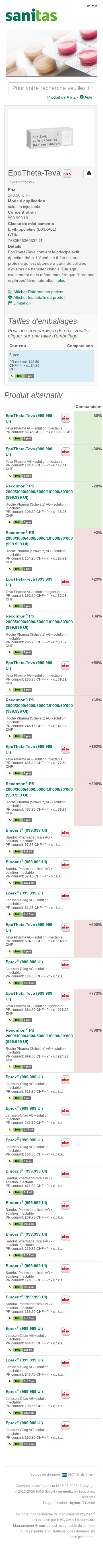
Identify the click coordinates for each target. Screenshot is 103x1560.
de (88, 6)
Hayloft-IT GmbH (82, 1503)
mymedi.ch (67, 1492)
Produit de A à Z (61, 97)
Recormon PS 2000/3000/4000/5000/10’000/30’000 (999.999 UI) (39, 492)
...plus (59, 280)
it (96, 6)
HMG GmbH (45, 1492)
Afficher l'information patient (38, 291)
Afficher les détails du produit (39, 297)
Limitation (22, 303)
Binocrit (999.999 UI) (26, 830)
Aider (89, 97)
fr (93, 6)
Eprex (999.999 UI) (24, 893)
